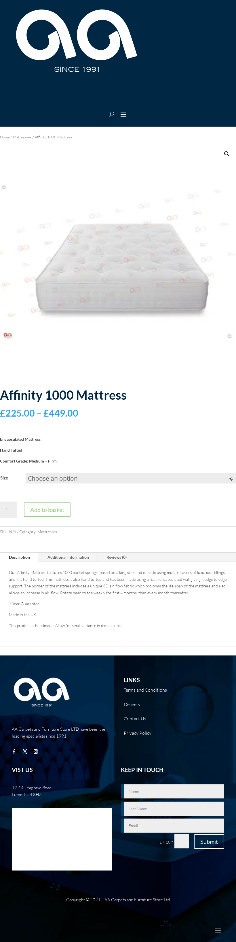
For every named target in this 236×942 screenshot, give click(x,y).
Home (5, 137)
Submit (209, 841)
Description (19, 557)
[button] (227, 154)
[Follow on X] (24, 751)
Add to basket (47, 509)
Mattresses (22, 137)
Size (4, 477)
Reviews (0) (116, 557)
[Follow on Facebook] (13, 751)
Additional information (68, 557)
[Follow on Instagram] (35, 751)
